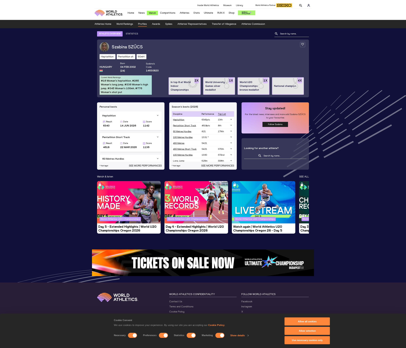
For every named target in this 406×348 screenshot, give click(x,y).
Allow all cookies (307, 321)
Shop (232, 12)
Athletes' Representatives (192, 23)
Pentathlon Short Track (184, 125)
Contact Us (175, 301)
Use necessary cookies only (307, 340)
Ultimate (208, 12)
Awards (156, 23)
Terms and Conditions (181, 306)
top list (222, 114)
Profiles (142, 23)
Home (131, 12)
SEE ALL (304, 176)
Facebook (246, 301)
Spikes (168, 23)
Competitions (167, 12)
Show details (237, 335)
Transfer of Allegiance (224, 23)
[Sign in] (308, 5)
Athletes (184, 12)
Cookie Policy (216, 325)
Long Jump (178, 160)
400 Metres (178, 143)
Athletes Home (103, 23)
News (141, 12)
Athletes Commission (253, 23)
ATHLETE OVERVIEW (110, 33)
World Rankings (124, 23)
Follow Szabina (275, 124)
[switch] (163, 335)
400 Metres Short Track (184, 149)
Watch (152, 12)
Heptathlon (178, 119)
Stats (196, 12)
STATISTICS (132, 33)
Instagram (246, 306)
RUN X (221, 12)
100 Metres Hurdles (183, 137)
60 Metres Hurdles (182, 131)
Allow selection (307, 330)
